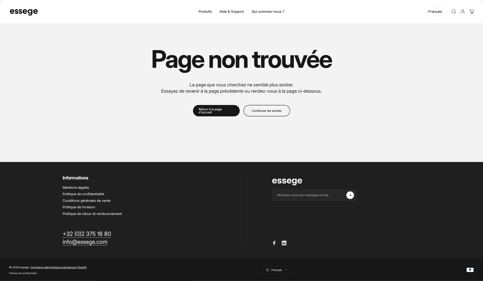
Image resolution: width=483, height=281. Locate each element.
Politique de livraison (79, 207)
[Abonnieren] (350, 195)
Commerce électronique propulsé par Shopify (58, 267)
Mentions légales (76, 187)
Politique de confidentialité (83, 194)
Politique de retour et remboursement (92, 214)
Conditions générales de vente (86, 201)
